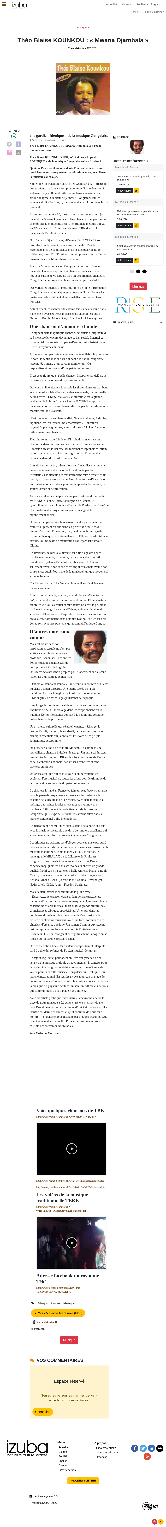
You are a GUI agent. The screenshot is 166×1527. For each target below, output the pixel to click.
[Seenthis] (9, 152)
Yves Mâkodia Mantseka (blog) (59, 1313)
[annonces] (161, 322)
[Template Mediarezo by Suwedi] (147, 1506)
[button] (2, 4)
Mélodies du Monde (126, 167)
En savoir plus (124, 322)
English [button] (156, 4)
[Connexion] (154, 1522)
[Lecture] (71, 1148)
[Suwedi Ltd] (155, 1506)
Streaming (101, 1457)
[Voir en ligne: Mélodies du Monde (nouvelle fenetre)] (136, 190)
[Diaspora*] (9, 144)
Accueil (135, 12)
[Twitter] (143, 1448)
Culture (146, 12)
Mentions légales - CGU (45, 1496)
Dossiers (64, 1465)
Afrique (43, 1303)
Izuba (38, 1502)
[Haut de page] (161, 1522)
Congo (56, 1303)
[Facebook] (18, 144)
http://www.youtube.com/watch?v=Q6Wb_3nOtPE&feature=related (71, 1187)
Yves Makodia (76, 48)
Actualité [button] (112, 4)
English (63, 1461)
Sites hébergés (67, 1470)
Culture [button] (127, 4)
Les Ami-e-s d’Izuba (106, 1452)
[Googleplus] (147, 1456)
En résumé (125, 190)
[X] (18, 152)
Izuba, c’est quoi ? (105, 1448)
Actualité (64, 1447)
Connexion (42, 1412)
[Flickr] (159, 1448)
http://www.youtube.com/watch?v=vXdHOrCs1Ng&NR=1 (66, 1116)
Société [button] (141, 4)
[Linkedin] (151, 1448)
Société (63, 1456)
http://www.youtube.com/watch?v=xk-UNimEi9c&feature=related (70, 1180)
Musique (159, 12)
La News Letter (84, 1480)
